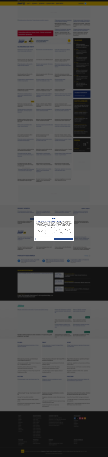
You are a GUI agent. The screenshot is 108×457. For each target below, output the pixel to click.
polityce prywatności (56, 232)
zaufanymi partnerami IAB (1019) (44, 221)
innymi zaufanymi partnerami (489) (57, 221)
